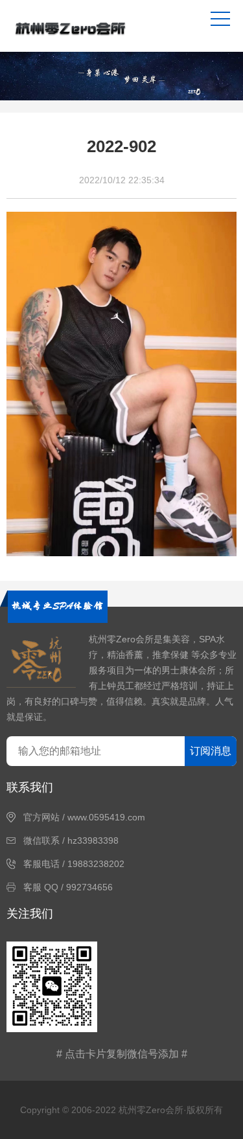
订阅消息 (210, 750)
